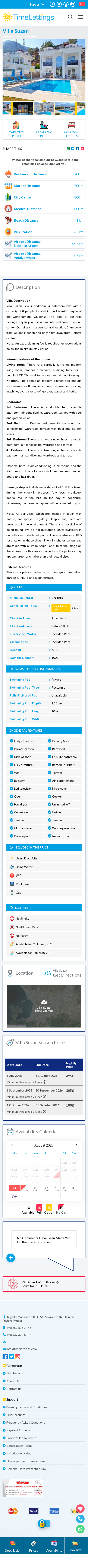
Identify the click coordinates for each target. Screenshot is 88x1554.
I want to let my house (21, 1438)
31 (14, 1194)
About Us (12, 1381)
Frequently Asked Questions (25, 1422)
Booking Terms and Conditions (26, 1407)
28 (55, 1188)
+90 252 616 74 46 (18, 1327)
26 (35, 1188)
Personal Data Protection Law (26, 1468)
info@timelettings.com (21, 1349)
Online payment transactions (25, 1461)
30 (73, 1188)
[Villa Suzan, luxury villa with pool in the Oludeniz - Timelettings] (28, 17)
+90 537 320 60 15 (18, 1334)
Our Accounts (15, 1415)
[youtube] (72, 4)
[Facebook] (52, 4)
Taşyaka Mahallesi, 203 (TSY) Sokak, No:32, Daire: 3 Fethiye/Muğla (38, 1318)
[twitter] (59, 4)
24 (14, 1188)
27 (46, 1188)
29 (64, 1188)
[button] (37, 4)
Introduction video (18, 1453)
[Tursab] (44, 1488)
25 (24, 1188)
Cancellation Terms (19, 1445)
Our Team (13, 1373)
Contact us (13, 1388)
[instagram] (66, 4)
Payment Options (18, 1430)
